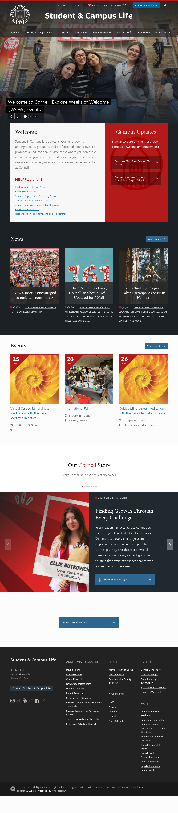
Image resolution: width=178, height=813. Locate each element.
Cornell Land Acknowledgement (150, 755)
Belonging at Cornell (26, 191)
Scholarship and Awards (78, 698)
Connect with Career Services (31, 200)
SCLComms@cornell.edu (38, 791)
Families (76, 5)
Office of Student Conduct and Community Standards (154, 728)
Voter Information (150, 761)
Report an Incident (146, 5)
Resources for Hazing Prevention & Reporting (40, 213)
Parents (113, 711)
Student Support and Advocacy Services (37, 196)
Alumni (62, 5)
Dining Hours (73, 669)
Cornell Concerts (149, 669)
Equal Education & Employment (150, 768)
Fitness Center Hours (27, 209)
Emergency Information (153, 720)
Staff (111, 702)
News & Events (116, 721)
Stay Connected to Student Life (82, 719)
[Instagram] (15, 700)
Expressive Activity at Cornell (81, 724)
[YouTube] (27, 700)
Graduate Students (76, 688)
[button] (11, 116)
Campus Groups (149, 674)
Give (111, 716)
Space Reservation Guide (153, 687)
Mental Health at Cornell (121, 669)
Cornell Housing (74, 674)
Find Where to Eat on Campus (31, 187)
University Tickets (150, 692)
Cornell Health (116, 674)
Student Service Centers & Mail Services (37, 205)
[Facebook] (40, 700)
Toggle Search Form (165, 5)
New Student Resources (78, 684)
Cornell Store (73, 679)
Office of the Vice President (150, 713)
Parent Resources (75, 693)
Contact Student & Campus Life (32, 688)
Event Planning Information (148, 681)
